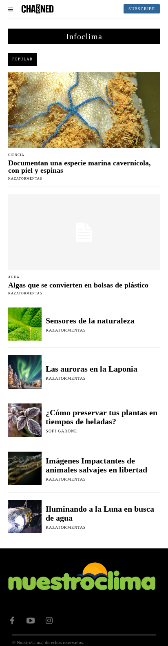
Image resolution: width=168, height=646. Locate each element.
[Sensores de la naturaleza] (25, 324)
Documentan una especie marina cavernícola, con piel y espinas (79, 166)
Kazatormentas (25, 178)
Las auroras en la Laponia (91, 368)
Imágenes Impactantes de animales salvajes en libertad (96, 465)
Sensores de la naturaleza (90, 320)
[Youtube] (31, 621)
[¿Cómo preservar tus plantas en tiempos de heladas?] (25, 420)
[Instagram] (49, 621)
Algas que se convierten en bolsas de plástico (78, 285)
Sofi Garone (61, 431)
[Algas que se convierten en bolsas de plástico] (84, 232)
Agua (14, 277)
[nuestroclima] (37, 9)
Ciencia (16, 155)
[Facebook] (12, 621)
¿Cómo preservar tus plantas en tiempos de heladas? (101, 417)
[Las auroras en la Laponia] (25, 372)
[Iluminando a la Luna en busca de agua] (25, 516)
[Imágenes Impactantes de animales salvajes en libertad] (25, 468)
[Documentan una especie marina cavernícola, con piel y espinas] (84, 110)
